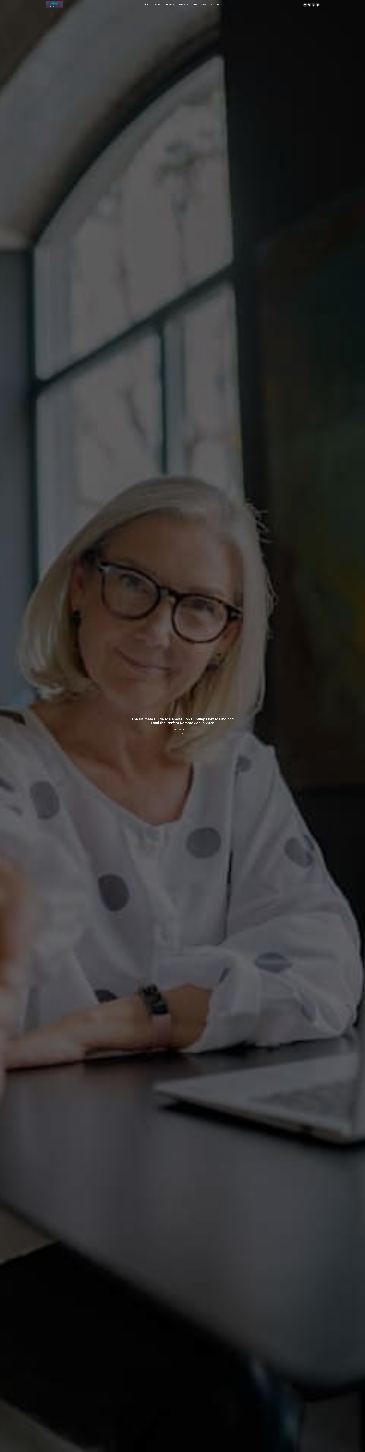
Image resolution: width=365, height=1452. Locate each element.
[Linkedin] (318, 5)
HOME (146, 5)
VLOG (203, 5)
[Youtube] (305, 5)
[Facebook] (309, 5)
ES (218, 5)
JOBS (194, 5)
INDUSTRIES (183, 5)
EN (212, 5)
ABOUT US (157, 5)
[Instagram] (313, 5)
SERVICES (170, 5)
